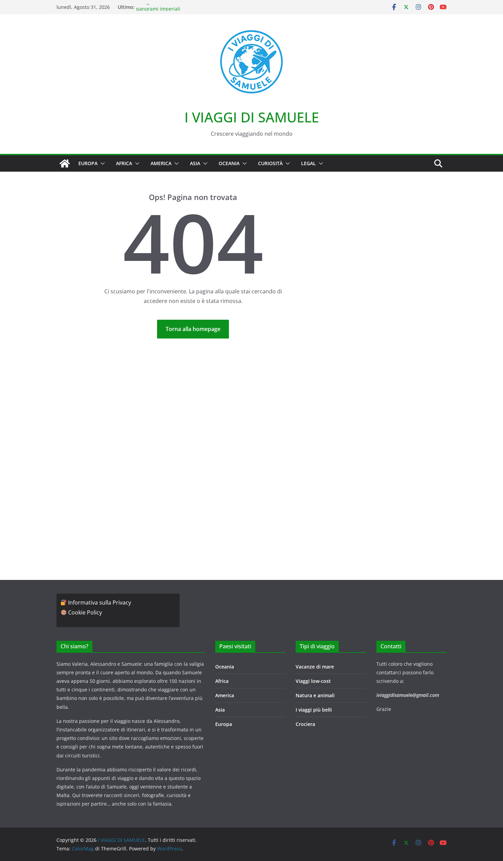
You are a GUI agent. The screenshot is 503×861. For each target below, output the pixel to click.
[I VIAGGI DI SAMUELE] (64, 163)
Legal (308, 163)
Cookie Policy (85, 612)
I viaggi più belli (314, 709)
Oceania (229, 163)
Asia (195, 163)
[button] (101, 163)
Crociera (305, 724)
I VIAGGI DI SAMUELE (251, 117)
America (161, 163)
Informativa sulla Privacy (99, 602)
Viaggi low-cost (313, 681)
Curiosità (270, 163)
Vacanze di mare (315, 666)
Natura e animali (315, 695)
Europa (88, 163)
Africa (124, 163)
